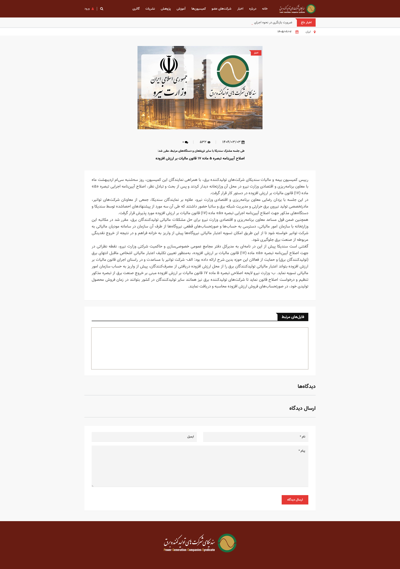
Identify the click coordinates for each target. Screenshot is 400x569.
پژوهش (166, 8)
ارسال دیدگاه (295, 499)
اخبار (240, 8)
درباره (252, 8)
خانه (265, 8)
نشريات (150, 8)
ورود (87, 8)
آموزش (181, 8)
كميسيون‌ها (198, 8)
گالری (136, 8)
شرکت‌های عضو (221, 8)
